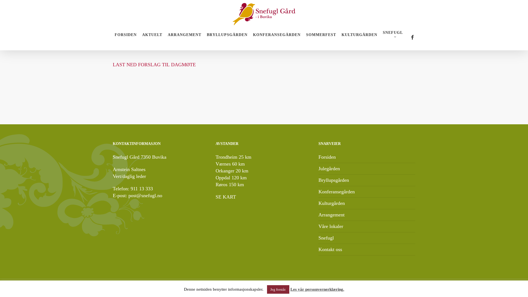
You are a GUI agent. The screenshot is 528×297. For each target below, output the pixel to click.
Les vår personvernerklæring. (317, 289)
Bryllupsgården (333, 180)
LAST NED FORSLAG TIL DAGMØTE (154, 64)
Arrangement (331, 215)
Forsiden (327, 157)
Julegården (329, 168)
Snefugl (326, 238)
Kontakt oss (330, 249)
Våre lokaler (330, 226)
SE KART (226, 197)
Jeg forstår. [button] (278, 289)
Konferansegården (336, 191)
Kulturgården (331, 203)
